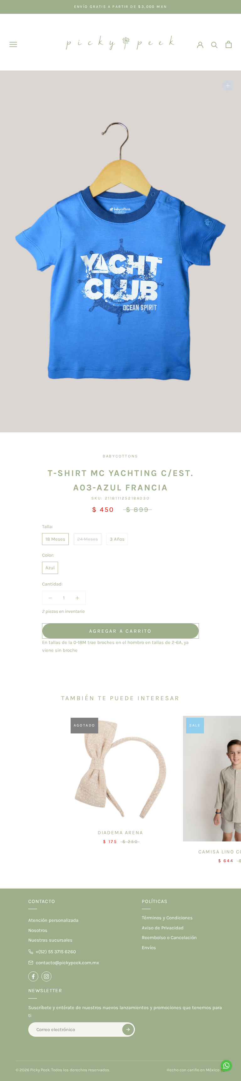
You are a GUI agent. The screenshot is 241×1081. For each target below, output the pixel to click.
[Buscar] (214, 44)
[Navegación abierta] (13, 44)
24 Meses (87, 539)
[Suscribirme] (128, 1029)
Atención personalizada (53, 920)
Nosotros (37, 930)
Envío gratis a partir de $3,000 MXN (120, 6)
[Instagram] (46, 976)
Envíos (149, 947)
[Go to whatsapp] (226, 1065)
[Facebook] (33, 976)
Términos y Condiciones (167, 918)
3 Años (117, 539)
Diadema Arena (120, 832)
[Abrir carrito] (229, 44)
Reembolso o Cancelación (169, 937)
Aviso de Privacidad (163, 928)
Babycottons (120, 456)
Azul (50, 567)
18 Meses (55, 539)
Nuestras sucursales (50, 940)
